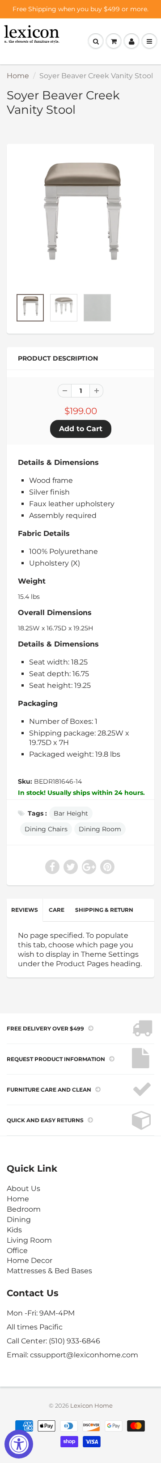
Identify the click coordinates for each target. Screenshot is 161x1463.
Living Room (29, 1240)
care (56, 909)
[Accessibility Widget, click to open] (18, 1444)
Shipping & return (104, 909)
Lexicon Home (91, 1405)
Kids (14, 1230)
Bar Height (71, 813)
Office (17, 1250)
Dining (19, 1219)
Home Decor (29, 1260)
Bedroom (24, 1209)
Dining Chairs (46, 829)
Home (18, 75)
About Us (23, 1188)
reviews (24, 909)
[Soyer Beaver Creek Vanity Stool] (80, 221)
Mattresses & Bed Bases (49, 1271)
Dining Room (100, 829)
